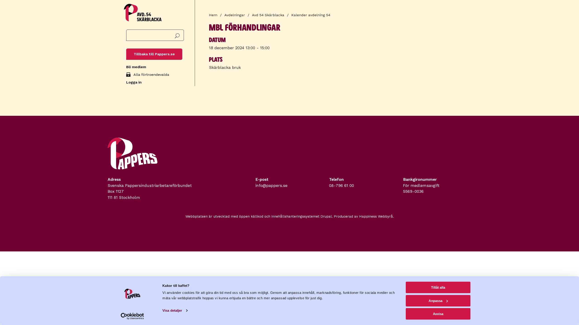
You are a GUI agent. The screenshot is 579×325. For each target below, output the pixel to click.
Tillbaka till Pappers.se (154, 54)
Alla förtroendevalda (151, 74)
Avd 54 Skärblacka (268, 15)
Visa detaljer (172, 310)
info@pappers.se (271, 185)
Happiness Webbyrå (376, 216)
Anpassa (435, 301)
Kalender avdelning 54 (310, 15)
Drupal (326, 216)
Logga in (134, 82)
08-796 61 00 (341, 185)
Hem (213, 15)
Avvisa (438, 314)
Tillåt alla (438, 287)
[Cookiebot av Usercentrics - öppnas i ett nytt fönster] (132, 316)
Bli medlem (136, 67)
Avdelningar (234, 15)
